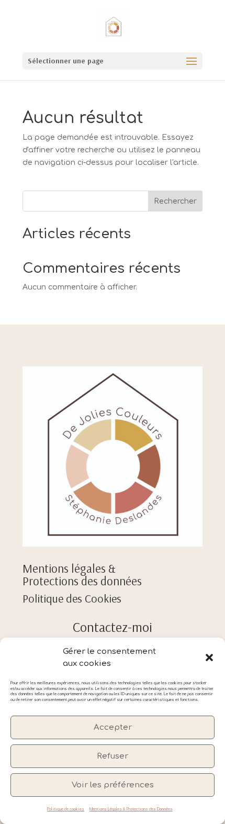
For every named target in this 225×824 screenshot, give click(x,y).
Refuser (112, 756)
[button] (209, 657)
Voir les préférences (113, 785)
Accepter (113, 727)
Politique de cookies (65, 809)
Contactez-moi (112, 627)
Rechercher (175, 201)
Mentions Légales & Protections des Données (131, 809)
